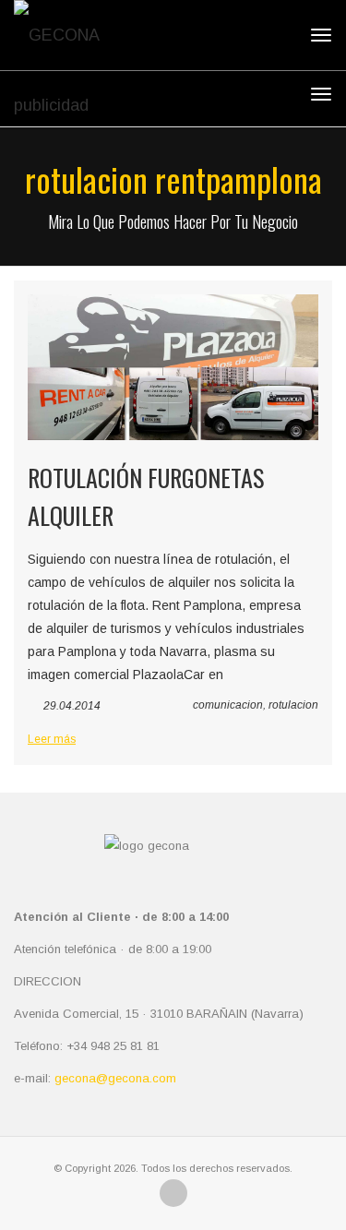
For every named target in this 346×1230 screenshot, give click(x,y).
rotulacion (293, 705)
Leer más (52, 739)
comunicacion (228, 705)
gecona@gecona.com (115, 1078)
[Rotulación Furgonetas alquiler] (173, 367)
